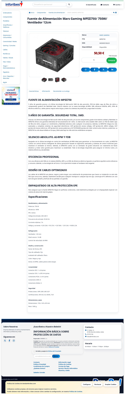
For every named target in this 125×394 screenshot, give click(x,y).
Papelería (6, 72)
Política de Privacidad (54, 347)
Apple (5, 82)
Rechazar (97, 384)
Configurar (87, 384)
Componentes (7, 17)
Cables (5, 50)
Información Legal (64, 362)
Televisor (6, 31)
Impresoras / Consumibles (7, 36)
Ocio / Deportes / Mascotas (8, 77)
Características (34, 91)
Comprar (111, 60)
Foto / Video (7, 62)
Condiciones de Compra (41, 366)
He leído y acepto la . (48, 351)
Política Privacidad (39, 364)
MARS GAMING (104, 35)
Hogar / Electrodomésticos (9, 67)
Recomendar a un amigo (61, 91)
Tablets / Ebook (8, 58)
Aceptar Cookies (110, 384)
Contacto (105, 5)
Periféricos (6, 54)
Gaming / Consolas (9, 45)
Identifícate (91, 5)
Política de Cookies (75, 391)
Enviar (56, 356)
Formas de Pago (63, 366)
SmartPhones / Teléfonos (8, 26)
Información (46, 91)
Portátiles (6, 21)
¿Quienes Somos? (39, 368)
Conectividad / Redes (10, 41)
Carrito (117, 5)
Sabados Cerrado (39, 372)
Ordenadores (7, 13)
